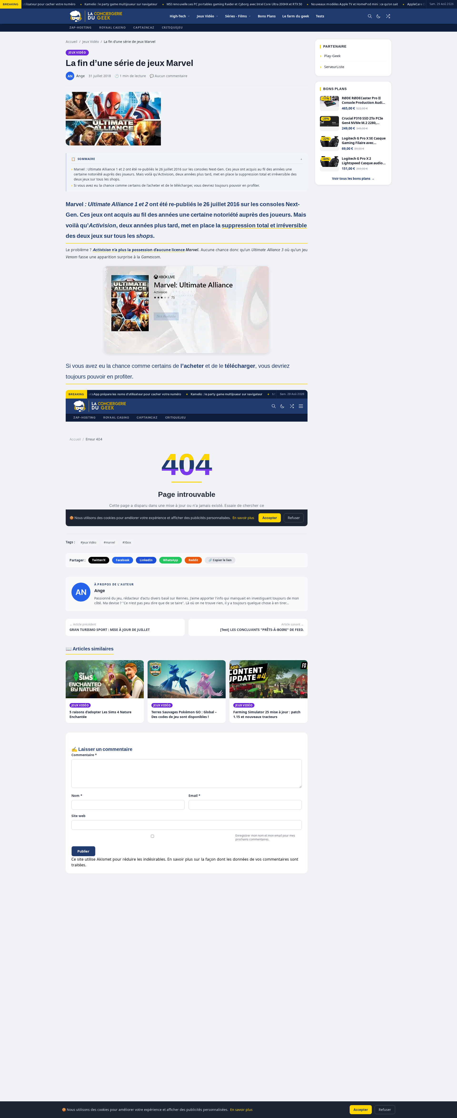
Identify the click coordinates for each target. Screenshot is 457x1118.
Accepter (360, 1110)
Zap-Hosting (81, 27)
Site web (78, 816)
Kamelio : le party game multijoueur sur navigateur (107, 4)
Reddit (193, 560)
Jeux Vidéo (90, 42)
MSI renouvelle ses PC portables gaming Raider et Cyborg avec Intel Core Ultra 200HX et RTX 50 (221, 4)
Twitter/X (98, 560)
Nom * (76, 796)
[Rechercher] (370, 16)
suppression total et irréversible (264, 225)
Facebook (122, 560)
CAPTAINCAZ (143, 27)
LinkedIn (146, 560)
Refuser (385, 1110)
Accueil (71, 42)
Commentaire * (84, 755)
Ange (99, 591)
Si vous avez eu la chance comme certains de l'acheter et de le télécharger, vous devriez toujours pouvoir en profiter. (167, 185)
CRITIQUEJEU (172, 27)
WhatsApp (170, 560)
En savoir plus (241, 1110)
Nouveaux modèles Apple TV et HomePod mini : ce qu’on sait (341, 4)
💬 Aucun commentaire (168, 76)
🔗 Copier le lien (220, 560)
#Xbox (127, 542)
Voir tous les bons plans (353, 179)
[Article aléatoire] (388, 16)
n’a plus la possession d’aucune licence (139, 249)
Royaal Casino (112, 27)
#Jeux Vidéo (88, 542)
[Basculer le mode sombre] (378, 16)
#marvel (109, 542)
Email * (194, 796)
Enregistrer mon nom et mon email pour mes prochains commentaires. (265, 837)
